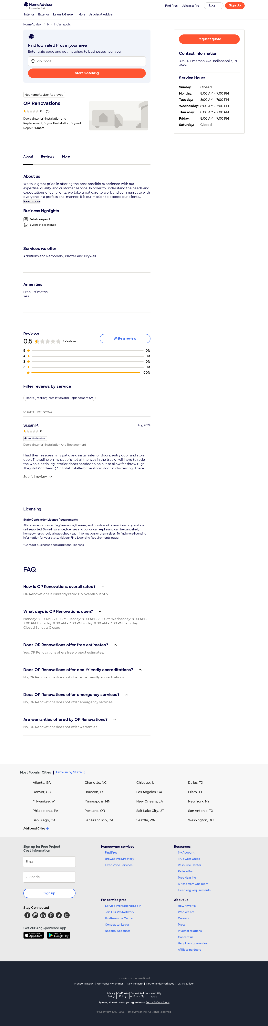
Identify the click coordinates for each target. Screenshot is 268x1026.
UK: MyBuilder (186, 983)
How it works (187, 906)
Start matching (87, 73)
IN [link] (47, 24)
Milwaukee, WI (44, 801)
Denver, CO (42, 792)
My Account (186, 852)
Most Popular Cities (35, 772)
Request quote (209, 39)
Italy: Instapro (135, 983)
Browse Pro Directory (119, 859)
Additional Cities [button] (34, 828)
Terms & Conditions (158, 1002)
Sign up (49, 893)
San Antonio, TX (200, 811)
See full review (35, 477)
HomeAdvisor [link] (32, 24)
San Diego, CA (44, 820)
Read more (31, 201)
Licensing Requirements (194, 890)
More (81, 14)
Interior (29, 14)
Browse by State (69, 772)
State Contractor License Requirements (50, 519)
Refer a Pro (185, 871)
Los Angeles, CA (149, 792)
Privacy (111, 995)
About (28, 156)
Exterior (43, 14)
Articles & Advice (100, 14)
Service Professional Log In (123, 906)
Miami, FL (195, 792)
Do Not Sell (137, 995)
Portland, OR (95, 811)
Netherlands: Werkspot (160, 983)
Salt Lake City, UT (150, 811)
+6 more (39, 128)
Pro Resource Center (119, 918)
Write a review (125, 338)
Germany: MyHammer (110, 983)
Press (181, 924)
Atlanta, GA (42, 783)
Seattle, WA (145, 820)
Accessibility (153, 995)
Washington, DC (201, 820)
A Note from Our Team (193, 884)
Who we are (186, 912)
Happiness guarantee (192, 943)
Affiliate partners (189, 949)
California (123, 995)
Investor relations (190, 931)
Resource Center (189, 865)
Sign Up (235, 5)
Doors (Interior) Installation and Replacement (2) (59, 398)
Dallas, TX (195, 783)
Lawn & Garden (64, 14)
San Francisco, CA (99, 820)
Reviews (47, 156)
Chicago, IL (145, 783)
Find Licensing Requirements (90, 537)
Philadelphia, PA (45, 811)
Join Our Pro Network (119, 912)
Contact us (185, 937)
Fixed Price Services (118, 865)
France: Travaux (83, 983)
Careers (183, 918)
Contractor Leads (117, 924)
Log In (214, 5)
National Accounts (117, 931)
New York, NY (199, 801)
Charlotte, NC (96, 783)
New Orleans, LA (149, 801)
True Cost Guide (189, 859)
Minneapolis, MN (97, 801)
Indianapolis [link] (62, 24)
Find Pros (111, 852)
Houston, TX (94, 792)
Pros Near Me (187, 877)
